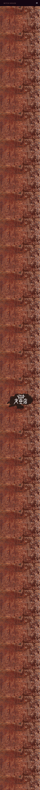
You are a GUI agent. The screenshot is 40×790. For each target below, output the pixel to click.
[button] (37, 3)
